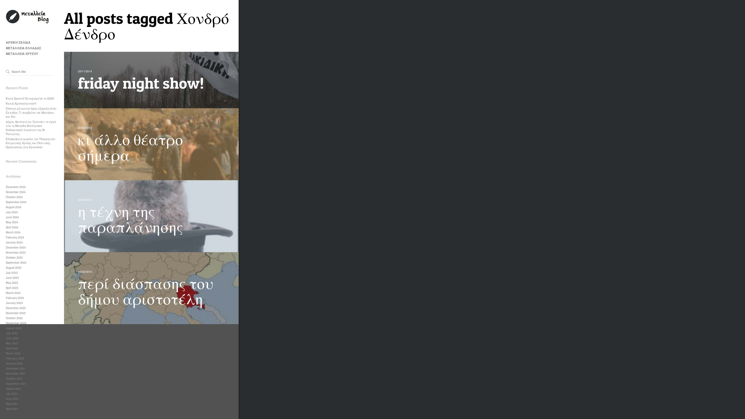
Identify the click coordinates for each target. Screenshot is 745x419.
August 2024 (13, 207)
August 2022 (13, 328)
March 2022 (13, 353)
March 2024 (13, 232)
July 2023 (12, 272)
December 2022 (16, 308)
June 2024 (12, 217)
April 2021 (12, 409)
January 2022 (14, 363)
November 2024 (16, 192)
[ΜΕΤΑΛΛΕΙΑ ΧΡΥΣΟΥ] (27, 22)
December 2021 (16, 368)
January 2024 (14, 242)
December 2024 (16, 187)
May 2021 (12, 404)
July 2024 (12, 212)
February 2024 (15, 237)
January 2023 (14, 303)
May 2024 (12, 222)
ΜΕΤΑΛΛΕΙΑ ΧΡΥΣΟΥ (22, 53)
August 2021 (13, 388)
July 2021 (12, 394)
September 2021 (16, 383)
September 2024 (16, 202)
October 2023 (14, 257)
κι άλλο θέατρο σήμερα (130, 147)
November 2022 (16, 313)
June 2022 (12, 338)
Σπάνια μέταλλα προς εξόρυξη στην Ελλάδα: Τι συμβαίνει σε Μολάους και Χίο (31, 112)
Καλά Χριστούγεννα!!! (21, 103)
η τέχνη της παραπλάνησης (130, 219)
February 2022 (15, 358)
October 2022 (14, 318)
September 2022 (16, 323)
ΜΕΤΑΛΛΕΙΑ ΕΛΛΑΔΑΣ (23, 48)
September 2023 (16, 262)
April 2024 (12, 227)
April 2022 (12, 348)
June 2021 (12, 399)
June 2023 (12, 278)
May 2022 (12, 343)
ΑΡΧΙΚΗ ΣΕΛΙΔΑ (18, 42)
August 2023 (13, 267)
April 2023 (12, 288)
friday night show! (141, 83)
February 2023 (15, 298)
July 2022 (12, 333)
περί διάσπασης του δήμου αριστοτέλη (145, 291)
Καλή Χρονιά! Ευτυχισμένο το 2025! (30, 98)
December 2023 (16, 247)
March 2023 (13, 293)
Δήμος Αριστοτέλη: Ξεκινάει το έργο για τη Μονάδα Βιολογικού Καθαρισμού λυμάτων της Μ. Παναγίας (31, 128)
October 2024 (14, 197)
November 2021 (16, 373)
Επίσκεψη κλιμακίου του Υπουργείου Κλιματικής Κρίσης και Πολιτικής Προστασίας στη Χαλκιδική (30, 143)
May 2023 (12, 283)
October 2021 (14, 378)
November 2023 (16, 252)
